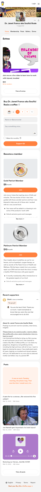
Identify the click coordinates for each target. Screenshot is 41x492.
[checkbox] (11, 138)
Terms (26, 483)
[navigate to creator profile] (20, 17)
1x (34, 456)
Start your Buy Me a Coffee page (19, 486)
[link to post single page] (20, 385)
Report (33, 483)
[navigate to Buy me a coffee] (2, 4)
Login (34, 4)
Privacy (18, 483)
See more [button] (19, 219)
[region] (20, 66)
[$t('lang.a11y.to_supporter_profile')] (8, 307)
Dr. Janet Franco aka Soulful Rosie (20, 23)
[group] (20, 190)
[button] (38, 4)
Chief (9, 299)
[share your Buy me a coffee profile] (38, 20)
